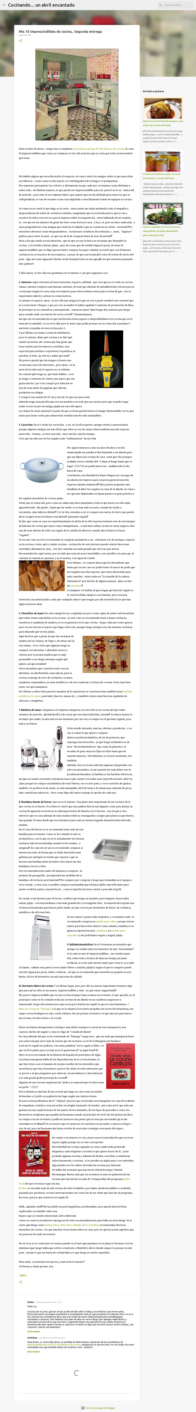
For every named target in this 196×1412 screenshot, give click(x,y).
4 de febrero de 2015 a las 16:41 (51, 1338)
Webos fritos (52, 1225)
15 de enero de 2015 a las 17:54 (48, 1302)
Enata (30, 1302)
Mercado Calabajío (71, 1225)
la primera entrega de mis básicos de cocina (98, 148)
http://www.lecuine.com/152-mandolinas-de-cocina (54, 1344)
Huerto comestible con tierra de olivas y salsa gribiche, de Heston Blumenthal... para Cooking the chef (161, 231)
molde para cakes (106, 921)
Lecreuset (76, 585)
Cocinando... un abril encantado (41, 4)
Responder (33, 1332)
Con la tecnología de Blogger (100, 1408)
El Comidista (92, 1225)
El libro (23, 1188)
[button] (20, 41)
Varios (23, 1275)
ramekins (101, 930)
